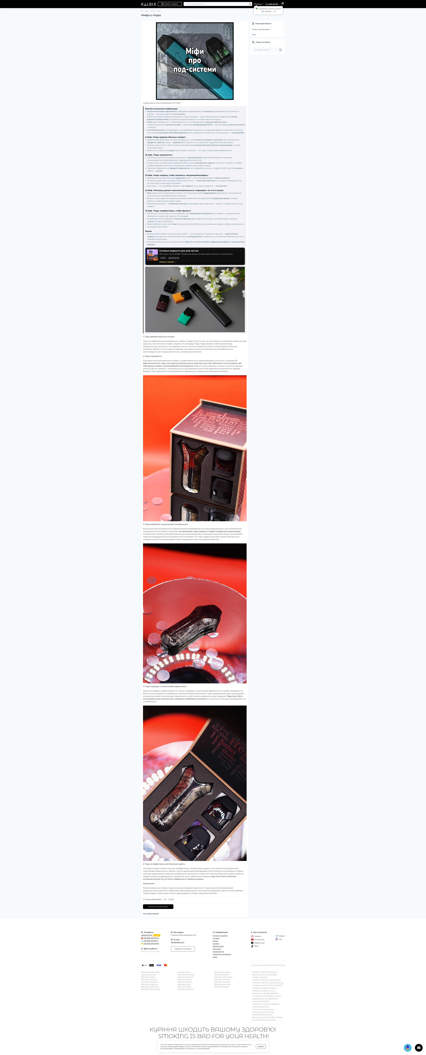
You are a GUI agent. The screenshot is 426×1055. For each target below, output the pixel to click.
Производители (218, 951)
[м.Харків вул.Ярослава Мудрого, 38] (176, 923)
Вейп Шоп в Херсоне (221, 974)
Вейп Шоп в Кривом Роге (150, 986)
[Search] (250, 4)
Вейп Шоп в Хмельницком (223, 977)
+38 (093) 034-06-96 (151, 944)
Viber (280, 939)
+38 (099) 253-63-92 (151, 938)
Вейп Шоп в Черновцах (222, 984)
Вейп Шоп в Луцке (184, 972)
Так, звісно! (266, 11)
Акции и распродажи (261, 29)
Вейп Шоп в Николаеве (186, 974)
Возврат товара (218, 946)
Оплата (215, 941)
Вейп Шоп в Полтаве (185, 982)
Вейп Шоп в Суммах (184, 986)
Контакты (216, 943)
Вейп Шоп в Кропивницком (150, 989)
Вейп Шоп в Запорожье (149, 982)
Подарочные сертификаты (222, 954)
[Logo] (148, 4)
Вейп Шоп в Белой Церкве (150, 972)
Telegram (282, 936)
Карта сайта (217, 949)
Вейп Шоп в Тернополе (186, 989)
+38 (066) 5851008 (270, 993)
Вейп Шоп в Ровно (184, 984)
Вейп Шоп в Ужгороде (222, 972)
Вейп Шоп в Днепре (148, 977)
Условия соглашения (220, 935)
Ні (274, 11)
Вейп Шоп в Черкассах (222, 979)
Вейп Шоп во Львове (221, 986)
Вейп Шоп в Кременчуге (149, 984)
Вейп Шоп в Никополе (185, 977)
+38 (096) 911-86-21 (150, 941)
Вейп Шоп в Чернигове (222, 982)
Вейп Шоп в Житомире (149, 979)
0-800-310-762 (146, 935)
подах (189, 341)
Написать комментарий (158, 907)
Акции (215, 957)
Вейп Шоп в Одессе (184, 979)
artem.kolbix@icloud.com (270, 996)
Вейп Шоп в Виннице (148, 974)
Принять (261, 1046)
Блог (146, 11)
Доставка (216, 938)
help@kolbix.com (177, 942)
